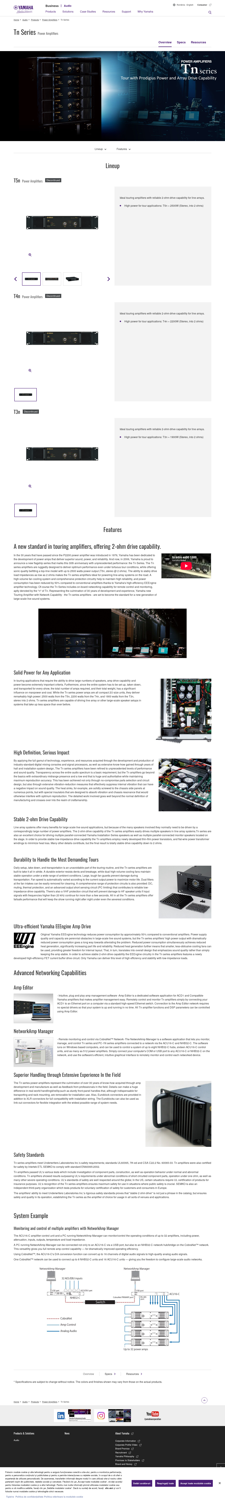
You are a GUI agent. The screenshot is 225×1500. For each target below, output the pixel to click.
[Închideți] (219, 1483)
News (67, 1433)
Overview (165, 42)
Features (122, 149)
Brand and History (123, 1464)
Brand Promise (122, 1448)
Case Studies (88, 11)
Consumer (202, 4)
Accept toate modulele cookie (195, 1483)
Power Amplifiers (49, 19)
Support (126, 11)
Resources (108, 11)
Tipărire (10, 1496)
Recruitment (121, 1452)
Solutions (67, 11)
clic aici (109, 1488)
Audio (67, 6)
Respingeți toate (165, 1483)
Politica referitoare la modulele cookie (63, 1496)
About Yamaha (122, 1433)
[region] (112, 1483)
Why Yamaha (145, 11)
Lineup (99, 149)
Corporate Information (125, 1440)
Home (16, 19)
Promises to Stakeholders (127, 1460)
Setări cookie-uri (141, 1483)
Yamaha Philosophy (124, 1456)
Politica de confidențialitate (29, 1496)
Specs (181, 42)
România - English (185, 4)
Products (50, 11)
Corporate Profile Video (126, 1444)
